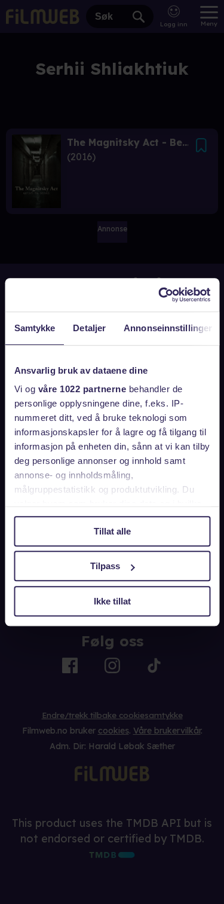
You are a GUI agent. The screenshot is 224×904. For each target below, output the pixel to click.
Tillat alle (112, 531)
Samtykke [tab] (34, 328)
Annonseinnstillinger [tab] (168, 328)
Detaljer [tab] (89, 328)
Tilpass (105, 566)
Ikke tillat (112, 601)
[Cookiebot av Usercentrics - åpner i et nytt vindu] (159, 295)
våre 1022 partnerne (82, 389)
